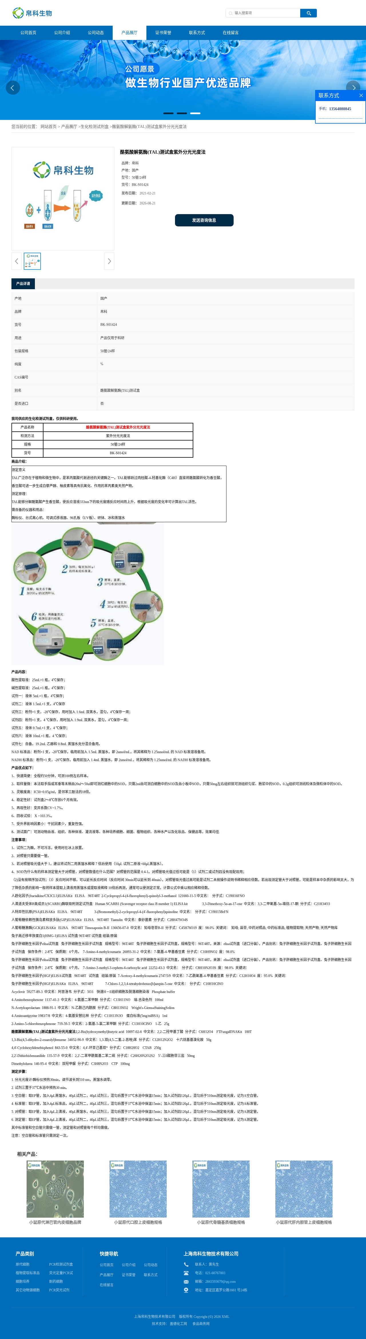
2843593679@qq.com (220, 1282)
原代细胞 (22, 1264)
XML (225, 1317)
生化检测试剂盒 (95, 126)
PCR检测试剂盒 (61, 1264)
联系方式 (151, 1275)
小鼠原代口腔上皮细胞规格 (138, 1222)
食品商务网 (201, 1324)
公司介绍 (129, 1265)
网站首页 (49, 126)
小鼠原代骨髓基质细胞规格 (221, 1222)
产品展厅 (69, 126)
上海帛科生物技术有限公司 (154, 1317)
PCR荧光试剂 (59, 1290)
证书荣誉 (129, 1275)
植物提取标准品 (28, 1273)
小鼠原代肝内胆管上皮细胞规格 (304, 1222)
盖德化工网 (178, 1324)
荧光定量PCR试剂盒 (61, 1274)
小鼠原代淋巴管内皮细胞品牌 (55, 1222)
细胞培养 (22, 1282)
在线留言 (107, 1285)
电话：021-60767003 (210, 1273)
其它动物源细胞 (28, 1290)
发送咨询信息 (204, 220)
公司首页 (107, 1265)
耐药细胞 (56, 1282)
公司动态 (151, 1265)
